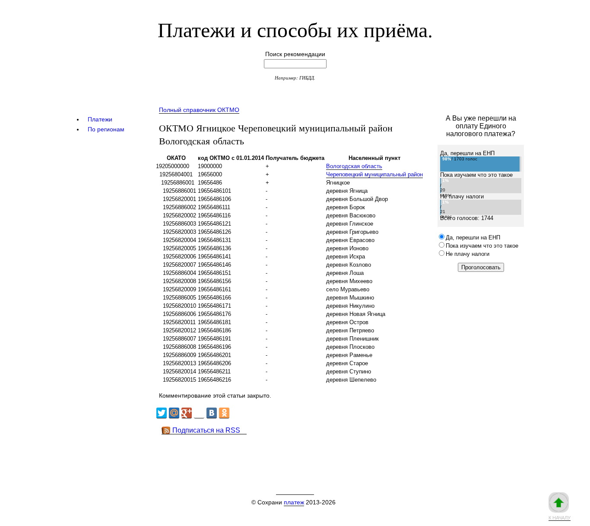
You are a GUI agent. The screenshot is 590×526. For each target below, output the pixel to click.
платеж (294, 502)
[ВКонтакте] (211, 413)
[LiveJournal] (199, 413)
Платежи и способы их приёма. (295, 29)
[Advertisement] (312, 453)
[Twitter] (161, 413)
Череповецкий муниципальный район (374, 174)
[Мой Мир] (174, 413)
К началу (560, 517)
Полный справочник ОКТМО (199, 109)
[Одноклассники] (224, 413)
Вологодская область (354, 166)
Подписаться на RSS (206, 430)
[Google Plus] (186, 413)
